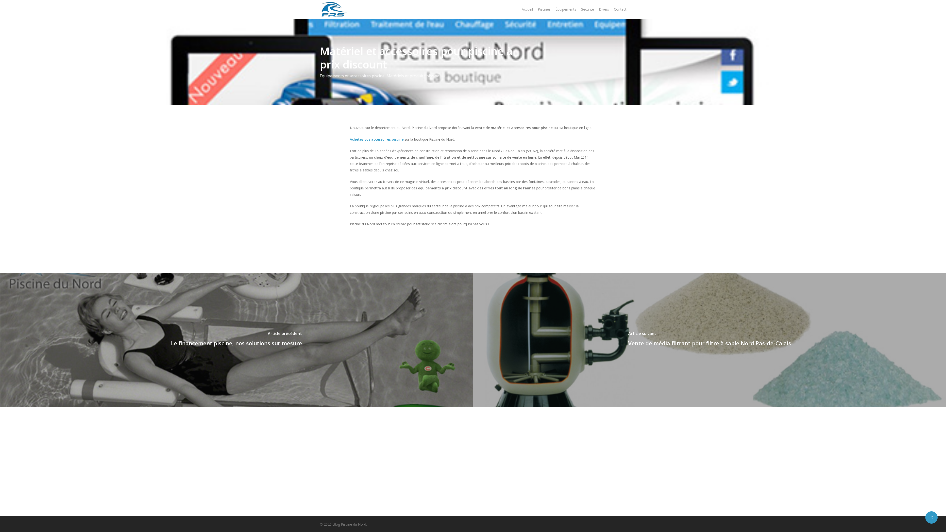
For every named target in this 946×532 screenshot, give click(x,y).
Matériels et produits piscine (413, 76)
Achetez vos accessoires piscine (377, 139)
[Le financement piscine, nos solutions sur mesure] (236, 340)
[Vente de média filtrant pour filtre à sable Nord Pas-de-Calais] (709, 340)
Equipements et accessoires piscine (352, 76)
